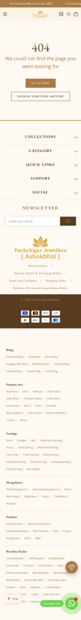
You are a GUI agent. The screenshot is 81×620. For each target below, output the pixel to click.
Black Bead (12, 496)
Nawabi (35, 587)
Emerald (51, 405)
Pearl (38, 405)
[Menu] (5, 14)
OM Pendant (40, 531)
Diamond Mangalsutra (46, 489)
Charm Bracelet (33, 580)
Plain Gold (53, 391)
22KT (27, 538)
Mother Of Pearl (55, 413)
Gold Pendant (14, 524)
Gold (25, 391)
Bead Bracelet (61, 573)
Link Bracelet (52, 587)
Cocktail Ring (13, 371)
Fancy (23, 420)
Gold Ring (33, 357)
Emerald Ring (61, 364)
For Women (45, 565)
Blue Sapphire (14, 413)
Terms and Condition (23, 280)
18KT (38, 538)
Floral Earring (14, 469)
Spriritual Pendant (17, 531)
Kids (55, 531)
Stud (9, 440)
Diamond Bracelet (17, 573)
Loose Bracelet (15, 558)
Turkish (10, 420)
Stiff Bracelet (36, 558)
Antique (38, 391)
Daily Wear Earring (51, 440)
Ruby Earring (50, 454)
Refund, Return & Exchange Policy (37, 273)
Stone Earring (38, 462)
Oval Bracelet (56, 558)
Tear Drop (12, 454)
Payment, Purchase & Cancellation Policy (40, 288)
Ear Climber (33, 469)
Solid (23, 587)
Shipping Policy (56, 280)
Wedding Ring (40, 364)
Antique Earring (60, 462)
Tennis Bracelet (56, 580)
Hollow (10, 587)
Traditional (60, 496)
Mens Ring (51, 357)
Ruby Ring (51, 371)
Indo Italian (34, 413)
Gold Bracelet (40, 573)
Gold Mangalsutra (17, 489)
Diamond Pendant (39, 524)
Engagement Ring (16, 364)
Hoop (9, 447)
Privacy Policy (37, 265)
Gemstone (12, 405)
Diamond (11, 391)
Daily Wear (12, 398)
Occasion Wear (33, 398)
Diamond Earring (48, 447)
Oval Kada (12, 565)
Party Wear (53, 398)
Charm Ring (33, 371)
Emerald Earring (15, 462)
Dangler (21, 440)
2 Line (21, 594)
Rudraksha (12, 538)
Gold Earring (25, 447)
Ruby (27, 405)
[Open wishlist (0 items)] (68, 14)
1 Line (33, 594)
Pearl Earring (30, 454)
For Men (28, 565)
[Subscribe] (68, 221)
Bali (33, 440)
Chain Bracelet (50, 594)
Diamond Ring (14, 357)
